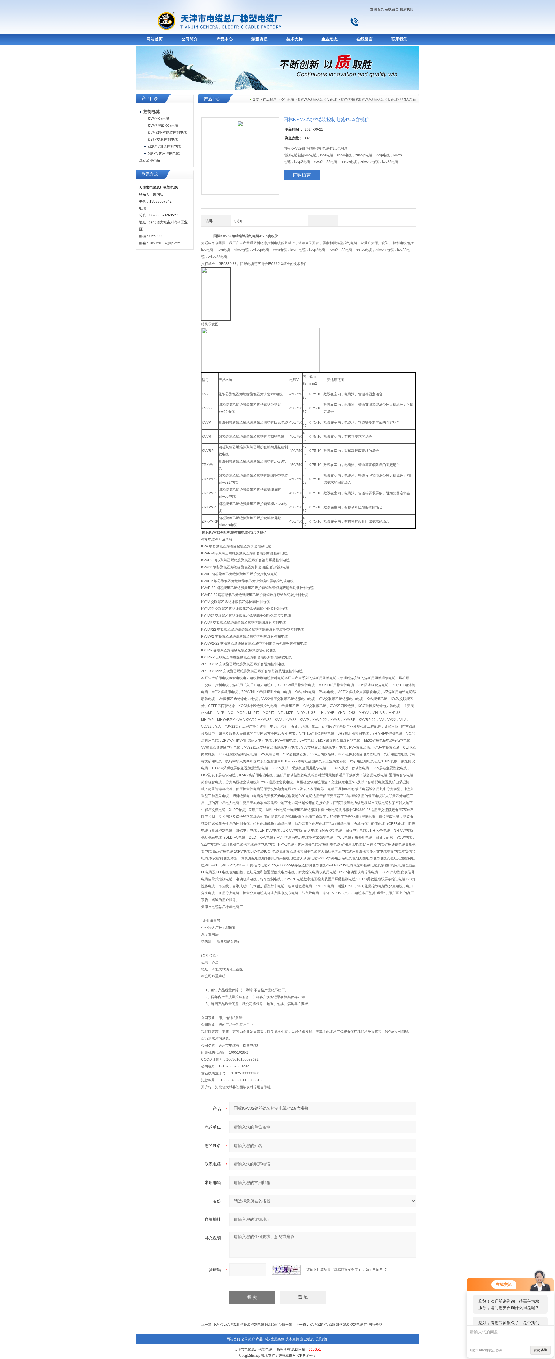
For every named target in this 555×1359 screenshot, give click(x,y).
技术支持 (294, 39)
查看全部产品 (149, 160)
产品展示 (270, 100)
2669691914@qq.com (164, 243)
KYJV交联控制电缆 (163, 140)
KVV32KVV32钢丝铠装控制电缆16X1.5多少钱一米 (253, 1325)
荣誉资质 (259, 39)
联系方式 (150, 174)
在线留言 (392, 9)
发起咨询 (540, 1350)
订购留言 (302, 174)
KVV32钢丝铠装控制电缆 (167, 133)
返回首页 (377, 9)
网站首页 (155, 39)
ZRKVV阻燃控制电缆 (164, 146)
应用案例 (277, 1339)
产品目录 (150, 98)
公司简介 (190, 39)
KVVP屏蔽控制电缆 (163, 126)
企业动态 (329, 39)
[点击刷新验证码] (286, 1270)
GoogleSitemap (249, 1356)
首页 (255, 100)
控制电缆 (287, 100)
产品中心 (225, 39)
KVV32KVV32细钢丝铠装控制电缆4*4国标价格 (346, 1325)
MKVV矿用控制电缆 (164, 153)
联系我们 (406, 9)
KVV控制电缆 (158, 119)
